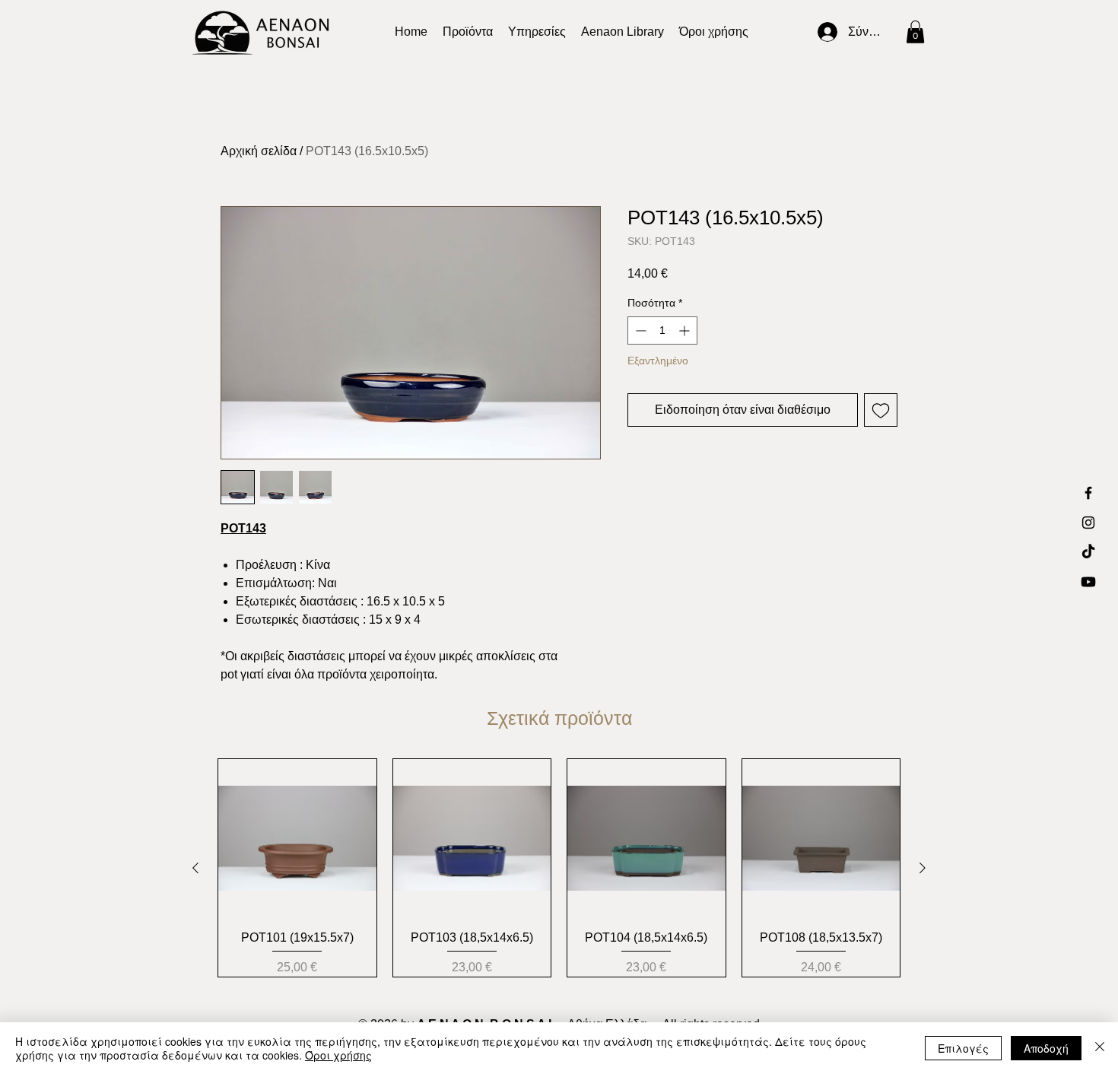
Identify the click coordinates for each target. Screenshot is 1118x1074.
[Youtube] (1088, 582)
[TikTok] (1088, 552)
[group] (559, 868)
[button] (622, 32)
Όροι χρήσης (338, 1055)
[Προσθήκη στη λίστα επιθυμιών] (880, 410)
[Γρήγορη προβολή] (297, 838)
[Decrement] (639, 330)
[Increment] (685, 330)
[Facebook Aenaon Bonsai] (1088, 493)
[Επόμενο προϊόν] (922, 868)
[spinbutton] (662, 330)
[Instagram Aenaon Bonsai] (1088, 522)
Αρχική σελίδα (259, 151)
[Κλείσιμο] (1100, 1048)
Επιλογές (963, 1048)
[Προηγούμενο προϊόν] (195, 868)
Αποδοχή (1046, 1048)
